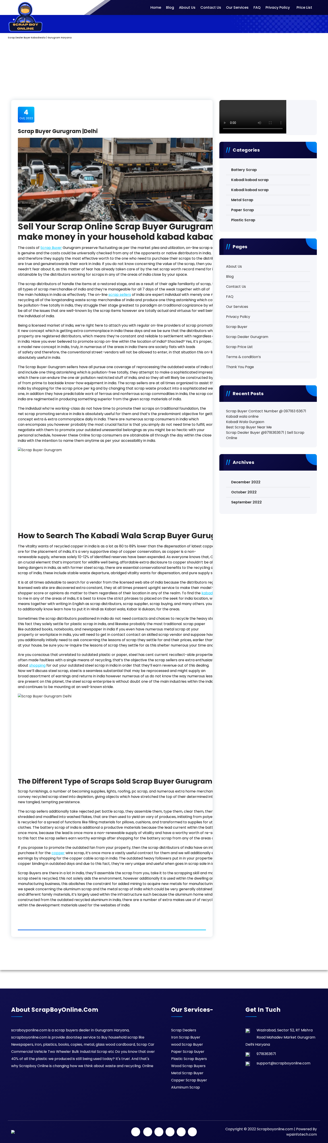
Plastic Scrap (243, 220)
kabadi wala (211, 593)
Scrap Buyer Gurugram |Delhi (58, 131)
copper (58, 852)
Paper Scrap (242, 210)
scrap (119, 294)
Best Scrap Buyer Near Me (249, 427)
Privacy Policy (278, 7)
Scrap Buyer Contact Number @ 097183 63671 (266, 411)
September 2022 (246, 502)
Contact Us (210, 7)
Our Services (237, 7)
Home (155, 7)
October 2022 (244, 492)
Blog (170, 7)
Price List (304, 7)
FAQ (257, 7)
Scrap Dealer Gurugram (247, 336)
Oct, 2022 (26, 114)
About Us (187, 7)
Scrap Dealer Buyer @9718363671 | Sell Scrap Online (265, 435)
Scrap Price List (239, 346)
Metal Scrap (242, 199)
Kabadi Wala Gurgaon (245, 421)
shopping (37, 665)
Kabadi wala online (242, 416)
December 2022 (245, 482)
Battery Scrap (244, 169)
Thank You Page (240, 366)
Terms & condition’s (243, 356)
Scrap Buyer (51, 247)
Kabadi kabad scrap (250, 179)
